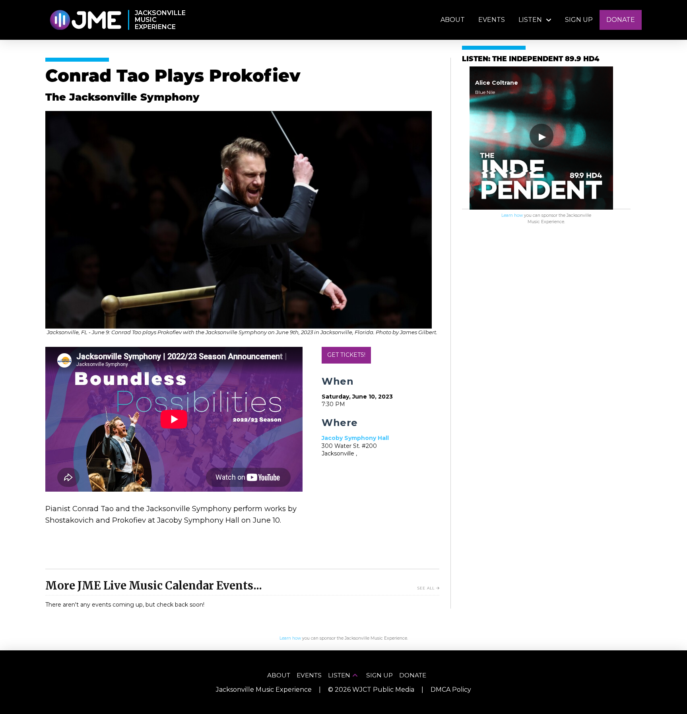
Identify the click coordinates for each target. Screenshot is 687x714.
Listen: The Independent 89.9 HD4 (530, 59)
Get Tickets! (346, 354)
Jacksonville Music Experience (264, 689)
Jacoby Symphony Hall (355, 438)
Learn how (512, 215)
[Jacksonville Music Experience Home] (85, 20)
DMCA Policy (451, 689)
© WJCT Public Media (371, 689)
